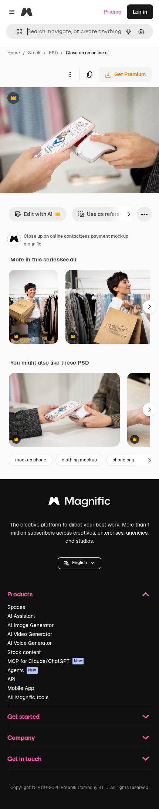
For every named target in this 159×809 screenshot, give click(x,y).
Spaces (16, 607)
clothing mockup (79, 460)
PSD (53, 53)
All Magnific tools (27, 697)
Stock (34, 53)
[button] (79, 563)
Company (21, 737)
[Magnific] (79, 502)
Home (13, 53)
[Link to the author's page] (14, 240)
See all (68, 259)
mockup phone (30, 460)
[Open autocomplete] (16, 31)
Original (47, 98)
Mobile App (20, 688)
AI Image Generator (30, 625)
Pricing (113, 12)
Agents (21, 670)
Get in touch (24, 758)
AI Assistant (21, 616)
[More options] (69, 74)
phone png (123, 460)
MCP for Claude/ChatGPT (44, 661)
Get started (23, 716)
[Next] (128, 214)
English (79, 563)
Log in (140, 12)
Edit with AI (33, 216)
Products (20, 594)
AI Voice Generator (29, 643)
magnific (32, 244)
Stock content (24, 652)
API (11, 679)
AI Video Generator (29, 634)
